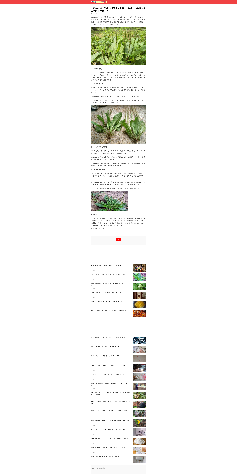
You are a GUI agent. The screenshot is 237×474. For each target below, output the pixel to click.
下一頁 (118, 239)
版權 (104, 468)
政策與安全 (97, 468)
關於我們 (92, 468)
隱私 (102, 468)
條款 (100, 468)
